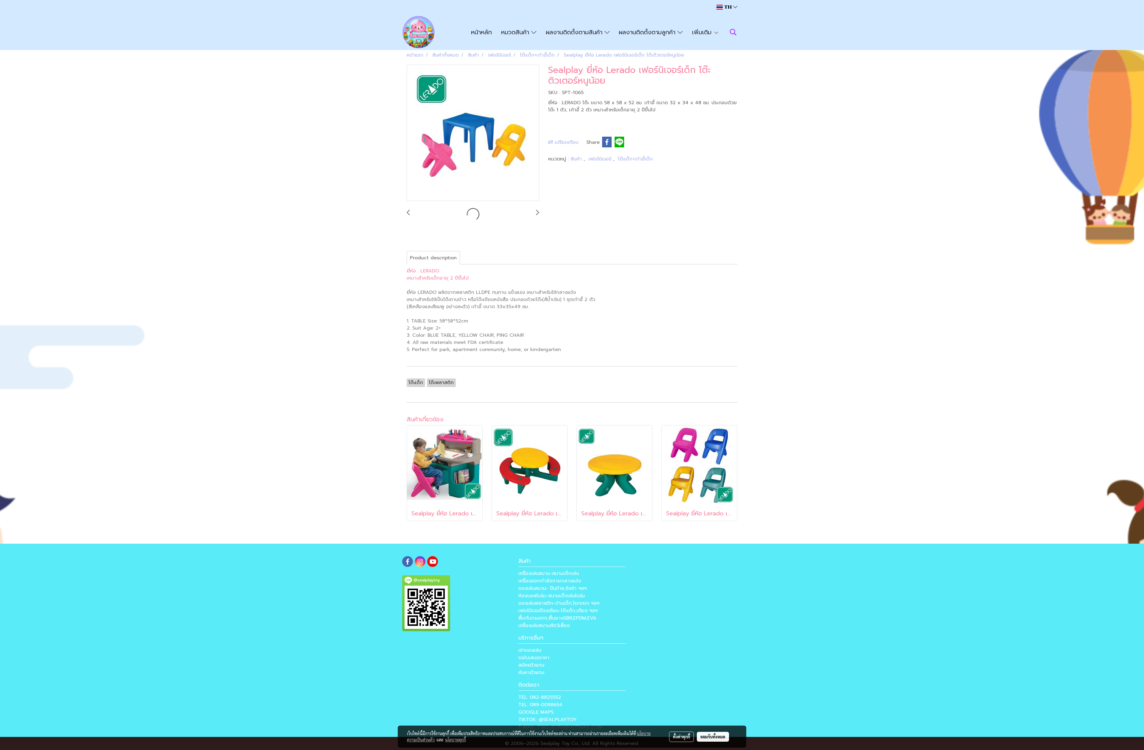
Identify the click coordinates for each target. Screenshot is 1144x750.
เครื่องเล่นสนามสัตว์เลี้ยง (544, 625)
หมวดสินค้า (516, 32)
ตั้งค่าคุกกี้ (681, 736)
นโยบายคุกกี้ (455, 739)
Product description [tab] (433, 257)
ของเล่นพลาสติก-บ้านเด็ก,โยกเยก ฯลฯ (558, 603)
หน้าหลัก (481, 32)
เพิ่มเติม (703, 32)
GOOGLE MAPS (536, 712)
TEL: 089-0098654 (540, 704)
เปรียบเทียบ (566, 142)
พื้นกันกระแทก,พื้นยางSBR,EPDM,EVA (557, 618)
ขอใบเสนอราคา (533, 657)
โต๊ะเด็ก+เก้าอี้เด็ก (635, 159)
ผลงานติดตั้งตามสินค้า (575, 32)
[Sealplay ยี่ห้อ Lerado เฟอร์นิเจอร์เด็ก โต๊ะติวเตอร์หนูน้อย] (473, 133)
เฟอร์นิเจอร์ (600, 159)
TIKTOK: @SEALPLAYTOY (547, 719)
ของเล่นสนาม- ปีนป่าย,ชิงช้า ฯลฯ (552, 588)
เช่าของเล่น (529, 650)
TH (728, 7)
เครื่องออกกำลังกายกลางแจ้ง (549, 580)
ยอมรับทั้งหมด (712, 736)
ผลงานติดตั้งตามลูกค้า (648, 32)
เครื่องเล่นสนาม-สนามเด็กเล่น (548, 573)
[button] (733, 32)
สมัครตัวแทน (531, 665)
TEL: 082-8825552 (539, 697)
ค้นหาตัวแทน (531, 672)
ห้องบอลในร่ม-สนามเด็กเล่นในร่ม (551, 595)
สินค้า (577, 159)
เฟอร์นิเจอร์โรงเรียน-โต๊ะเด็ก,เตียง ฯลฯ (558, 610)
